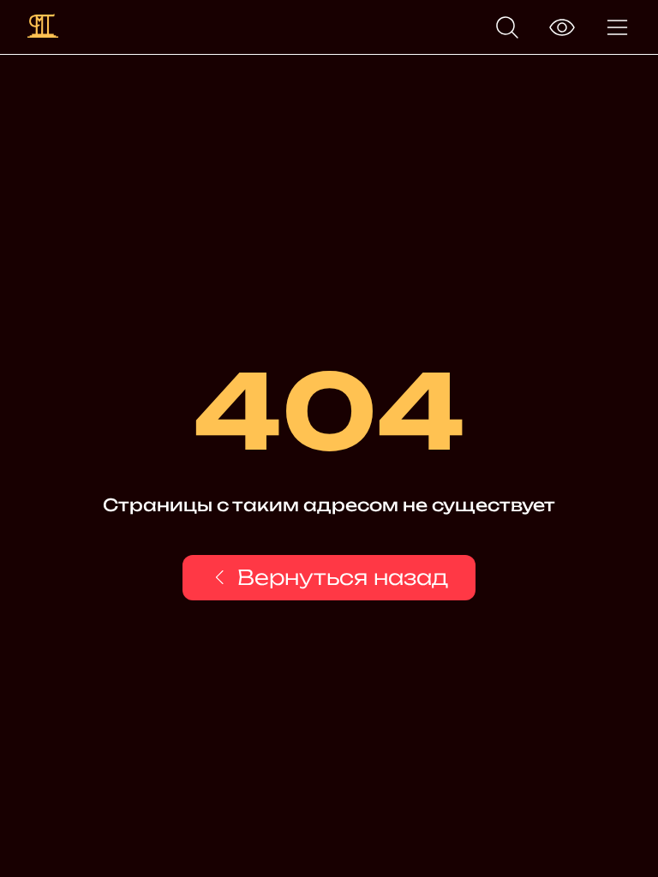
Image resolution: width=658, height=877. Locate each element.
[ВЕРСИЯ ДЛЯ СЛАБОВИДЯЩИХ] (562, 27)
